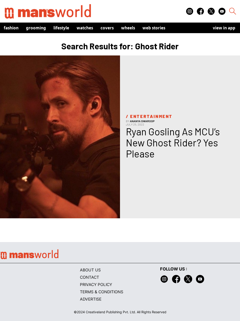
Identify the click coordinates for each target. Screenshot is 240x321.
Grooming (36, 28)
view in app (224, 28)
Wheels (128, 28)
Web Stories (153, 28)
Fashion (11, 28)
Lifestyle (61, 28)
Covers (107, 28)
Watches (85, 28)
